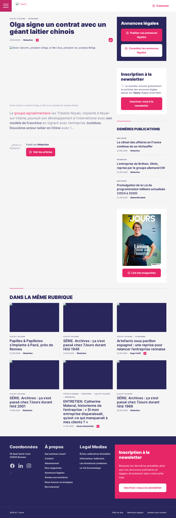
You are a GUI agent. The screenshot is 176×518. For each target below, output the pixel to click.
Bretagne (122, 138)
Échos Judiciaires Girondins (95, 453)
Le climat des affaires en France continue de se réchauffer (139, 144)
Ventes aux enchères (56, 477)
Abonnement (52, 463)
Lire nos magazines (143, 272)
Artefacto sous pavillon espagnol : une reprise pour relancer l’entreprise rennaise (141, 345)
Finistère (86, 394)
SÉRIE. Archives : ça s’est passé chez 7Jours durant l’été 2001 (31, 402)
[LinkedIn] (20, 466)
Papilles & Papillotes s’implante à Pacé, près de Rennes (31, 345)
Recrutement (52, 486)
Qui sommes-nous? (55, 453)
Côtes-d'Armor (71, 394)
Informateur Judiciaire (92, 458)
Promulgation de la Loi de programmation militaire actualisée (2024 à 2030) (141, 189)
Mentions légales (135, 512)
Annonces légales (54, 472)
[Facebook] (12, 466)
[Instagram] (29, 466)
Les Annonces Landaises (93, 463)
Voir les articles (42, 152)
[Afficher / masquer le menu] (6, 6)
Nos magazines (53, 468)
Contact (49, 458)
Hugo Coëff (135, 353)
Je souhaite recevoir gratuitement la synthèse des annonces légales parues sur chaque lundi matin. (141, 89)
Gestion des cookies (156, 512)
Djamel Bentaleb (137, 197)
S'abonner (162, 5)
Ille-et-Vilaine (17, 19)
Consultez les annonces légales (143, 50)
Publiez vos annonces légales (143, 35)
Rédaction (28, 40)
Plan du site (117, 512)
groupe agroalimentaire (32, 113)
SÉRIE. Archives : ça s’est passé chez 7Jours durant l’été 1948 (84, 345)
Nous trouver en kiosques (59, 482)
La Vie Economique (90, 468)
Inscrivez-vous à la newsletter (141, 103)
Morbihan (122, 159)
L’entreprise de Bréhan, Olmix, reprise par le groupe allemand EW (141, 166)
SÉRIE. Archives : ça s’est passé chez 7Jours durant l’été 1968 (138, 402)
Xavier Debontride (85, 426)
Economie (33, 19)
